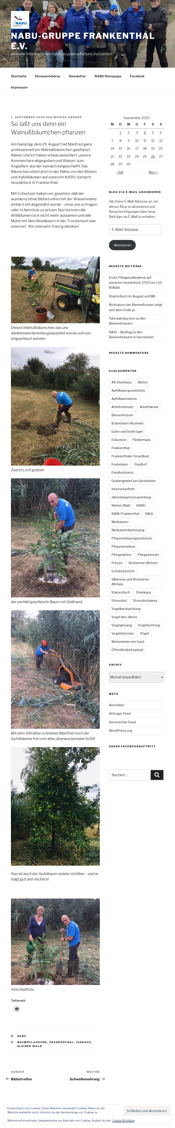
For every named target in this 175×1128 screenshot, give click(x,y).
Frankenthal (61, 1042)
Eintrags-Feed (120, 713)
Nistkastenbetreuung (127, 530)
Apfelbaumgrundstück (128, 390)
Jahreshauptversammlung (131, 497)
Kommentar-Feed (122, 722)
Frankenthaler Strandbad (130, 456)
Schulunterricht (123, 571)
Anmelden (116, 705)
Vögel (144, 633)
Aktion (143, 382)
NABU (22, 1036)
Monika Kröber (68, 117)
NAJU (149, 514)
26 (153, 156)
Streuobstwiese (145, 600)
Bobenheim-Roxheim (127, 423)
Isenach (83, 1042)
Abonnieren (122, 245)
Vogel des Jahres (124, 617)
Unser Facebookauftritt (132, 746)
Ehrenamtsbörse (47, 76)
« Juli (120, 172)
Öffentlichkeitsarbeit (127, 650)
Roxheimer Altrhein (143, 563)
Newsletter (77, 76)
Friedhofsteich (122, 472)
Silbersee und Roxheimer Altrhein (130, 581)
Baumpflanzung (32, 1042)
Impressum (19, 87)
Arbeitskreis (149, 407)
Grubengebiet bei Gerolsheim (133, 481)
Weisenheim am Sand (127, 641)
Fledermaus (141, 440)
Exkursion (118, 440)
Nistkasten (120, 522)
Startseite (18, 76)
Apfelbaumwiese (124, 399)
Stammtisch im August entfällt (132, 296)
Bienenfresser (122, 415)
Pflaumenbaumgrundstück (131, 538)
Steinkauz (143, 592)
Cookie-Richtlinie (123, 1120)
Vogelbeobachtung (126, 609)
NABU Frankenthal (125, 514)
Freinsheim (119, 464)
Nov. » (153, 172)
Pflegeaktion (121, 555)
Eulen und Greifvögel (127, 431)
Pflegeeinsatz (148, 555)
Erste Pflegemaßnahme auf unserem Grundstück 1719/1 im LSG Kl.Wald (135, 283)
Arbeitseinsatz (122, 407)
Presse (117, 563)
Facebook (137, 76)
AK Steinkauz (121, 382)
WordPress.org (120, 730)
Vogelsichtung (149, 625)
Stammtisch (120, 592)
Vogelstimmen (122, 633)
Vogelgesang (121, 625)
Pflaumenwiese (123, 546)
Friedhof (140, 464)
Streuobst (119, 600)
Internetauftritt (123, 489)
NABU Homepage (108, 76)
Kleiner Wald (29, 1046)
